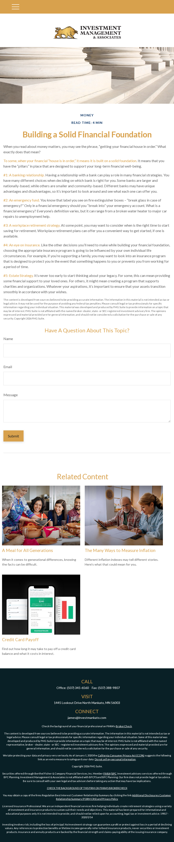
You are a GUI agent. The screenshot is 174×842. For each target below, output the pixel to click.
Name (8, 338)
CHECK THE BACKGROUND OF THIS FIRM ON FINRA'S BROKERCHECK (87, 788)
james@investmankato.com (87, 718)
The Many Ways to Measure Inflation (120, 550)
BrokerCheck (124, 726)
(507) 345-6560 (78, 688)
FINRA (106, 773)
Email (7, 367)
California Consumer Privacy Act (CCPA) (121, 755)
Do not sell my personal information (115, 759)
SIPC (113, 773)
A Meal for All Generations (27, 550)
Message (10, 395)
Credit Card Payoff (20, 639)
